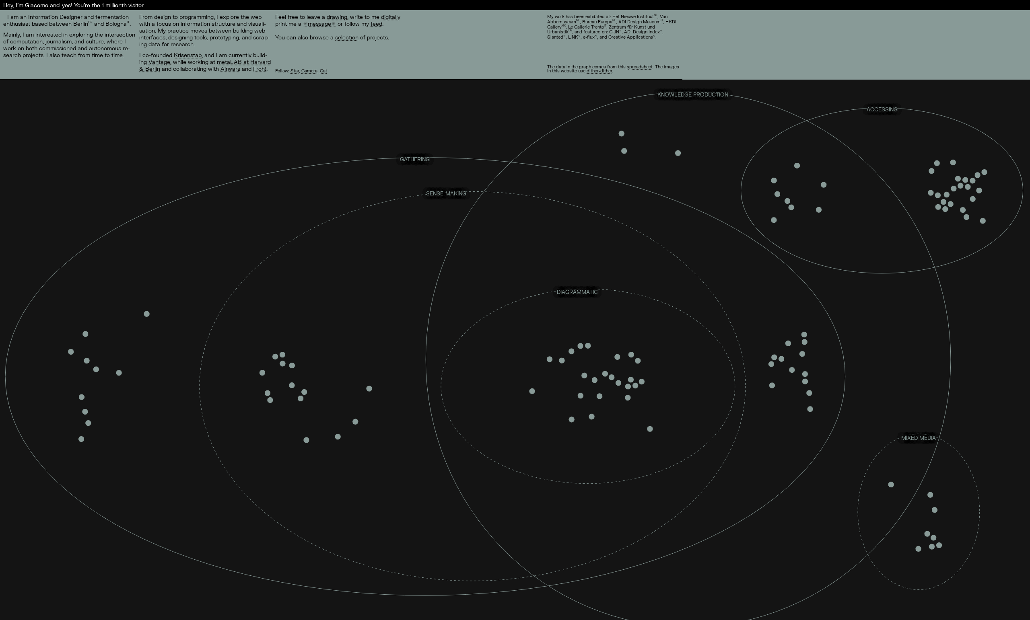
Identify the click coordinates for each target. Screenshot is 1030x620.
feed (376, 23)
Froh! (259, 68)
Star (294, 70)
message (319, 23)
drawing (337, 16)
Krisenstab (188, 54)
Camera (309, 70)
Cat (323, 70)
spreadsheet (640, 66)
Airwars (230, 68)
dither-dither (599, 70)
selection (346, 37)
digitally (390, 16)
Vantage (159, 61)
